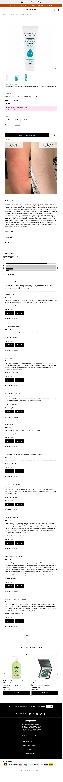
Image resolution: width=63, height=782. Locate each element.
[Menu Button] (2, 9)
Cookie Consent (31, 734)
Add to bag (16, 693)
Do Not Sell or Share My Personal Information (30, 736)
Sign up (50, 706)
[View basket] (59, 9)
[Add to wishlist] (54, 135)
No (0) (20, 313)
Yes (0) (10, 313)
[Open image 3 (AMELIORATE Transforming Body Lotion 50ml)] (26, 78)
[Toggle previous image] (4, 44)
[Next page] (35, 635)
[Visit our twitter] (33, 714)
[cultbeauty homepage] (31, 9)
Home (4, 14)
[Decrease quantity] (7, 128)
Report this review (11, 319)
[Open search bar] (6, 9)
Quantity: (8, 124)
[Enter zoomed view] (56, 69)
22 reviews (15, 100)
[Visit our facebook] (30, 714)
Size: (6, 116)
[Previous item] (4, 674)
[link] (55, 9)
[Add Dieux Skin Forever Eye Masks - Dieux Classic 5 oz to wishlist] (56, 655)
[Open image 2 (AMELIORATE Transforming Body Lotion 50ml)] (16, 78)
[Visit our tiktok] (41, 714)
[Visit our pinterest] (44, 714)
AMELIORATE (8, 93)
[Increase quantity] (17, 128)
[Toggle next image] (57, 44)
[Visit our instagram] (37, 714)
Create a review (8, 274)
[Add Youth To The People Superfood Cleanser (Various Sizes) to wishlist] (27, 655)
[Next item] (57, 674)
